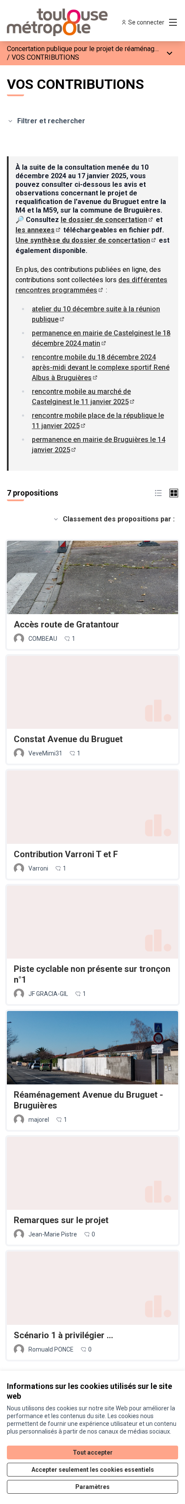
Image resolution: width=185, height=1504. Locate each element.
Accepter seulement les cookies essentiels (92, 1469)
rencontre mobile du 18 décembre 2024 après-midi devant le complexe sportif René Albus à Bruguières (101, 367)
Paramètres (92, 1486)
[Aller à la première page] (70, 22)
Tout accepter (93, 1452)
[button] (158, 492)
